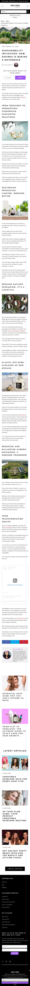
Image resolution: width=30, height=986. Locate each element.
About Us (4, 882)
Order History (5, 919)
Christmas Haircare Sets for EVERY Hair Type (15, 779)
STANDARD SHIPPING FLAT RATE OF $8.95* (15, 1)
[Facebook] (2, 962)
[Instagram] (6, 962)
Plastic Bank (22, 415)
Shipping (4, 887)
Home (2, 21)
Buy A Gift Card (6, 922)
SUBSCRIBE (15, 953)
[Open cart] (28, 6)
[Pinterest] (10, 962)
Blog (7, 21)
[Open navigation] (2, 6)
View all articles (15, 868)
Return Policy (5, 899)
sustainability (8, 527)
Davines (23, 97)
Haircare (9, 331)
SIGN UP (20, 77)
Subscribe (4, 927)
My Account (5, 916)
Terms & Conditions (7, 904)
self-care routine (21, 618)
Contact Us (5, 896)
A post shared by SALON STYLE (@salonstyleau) (15, 601)
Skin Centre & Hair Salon (8, 902)
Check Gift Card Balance (8, 924)
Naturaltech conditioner (19, 331)
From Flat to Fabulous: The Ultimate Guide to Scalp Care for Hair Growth (14, 731)
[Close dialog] (29, 970)
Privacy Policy (5, 907)
